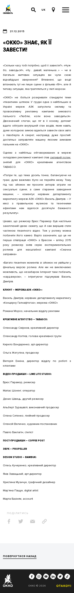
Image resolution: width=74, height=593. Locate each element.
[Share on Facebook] (9, 521)
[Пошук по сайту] (33, 10)
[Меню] (65, 10)
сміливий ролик (60, 157)
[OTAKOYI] (62, 585)
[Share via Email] (32, 521)
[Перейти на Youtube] (46, 576)
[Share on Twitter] (21, 521)
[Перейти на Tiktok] (67, 576)
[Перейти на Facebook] (31, 576)
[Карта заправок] (53, 10)
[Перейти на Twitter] (60, 576)
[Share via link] (44, 521)
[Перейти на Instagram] (38, 576)
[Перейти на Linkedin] (53, 576)
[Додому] (8, 10)
